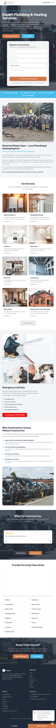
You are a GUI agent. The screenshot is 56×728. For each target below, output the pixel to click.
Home (30, 672)
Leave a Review (35, 553)
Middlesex (8, 618)
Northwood (35, 600)
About (30, 675)
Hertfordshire (9, 604)
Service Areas (32, 680)
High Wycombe (9, 631)
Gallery (31, 684)
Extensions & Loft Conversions (9, 711)
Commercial (5, 706)
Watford (7, 600)
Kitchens (4, 699)
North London (36, 604)
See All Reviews (20, 553)
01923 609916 (46, 2)
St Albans (8, 627)
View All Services (28, 323)
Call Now (15, 726)
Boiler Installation (6, 694)
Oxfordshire (8, 622)
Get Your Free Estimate (29, 79)
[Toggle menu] (52, 2)
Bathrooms (4, 701)
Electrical (4, 704)
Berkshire (34, 618)
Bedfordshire (36, 613)
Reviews (31, 682)
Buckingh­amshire (10, 613)
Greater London (36, 609)
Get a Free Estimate (11, 36)
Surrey (34, 622)
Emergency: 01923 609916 (16, 415)
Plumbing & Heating (7, 697)
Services (31, 677)
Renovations (5, 708)
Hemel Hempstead (37, 627)
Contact (31, 687)
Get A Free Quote (20, 656)
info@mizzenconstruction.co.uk (38, 699)
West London (9, 609)
